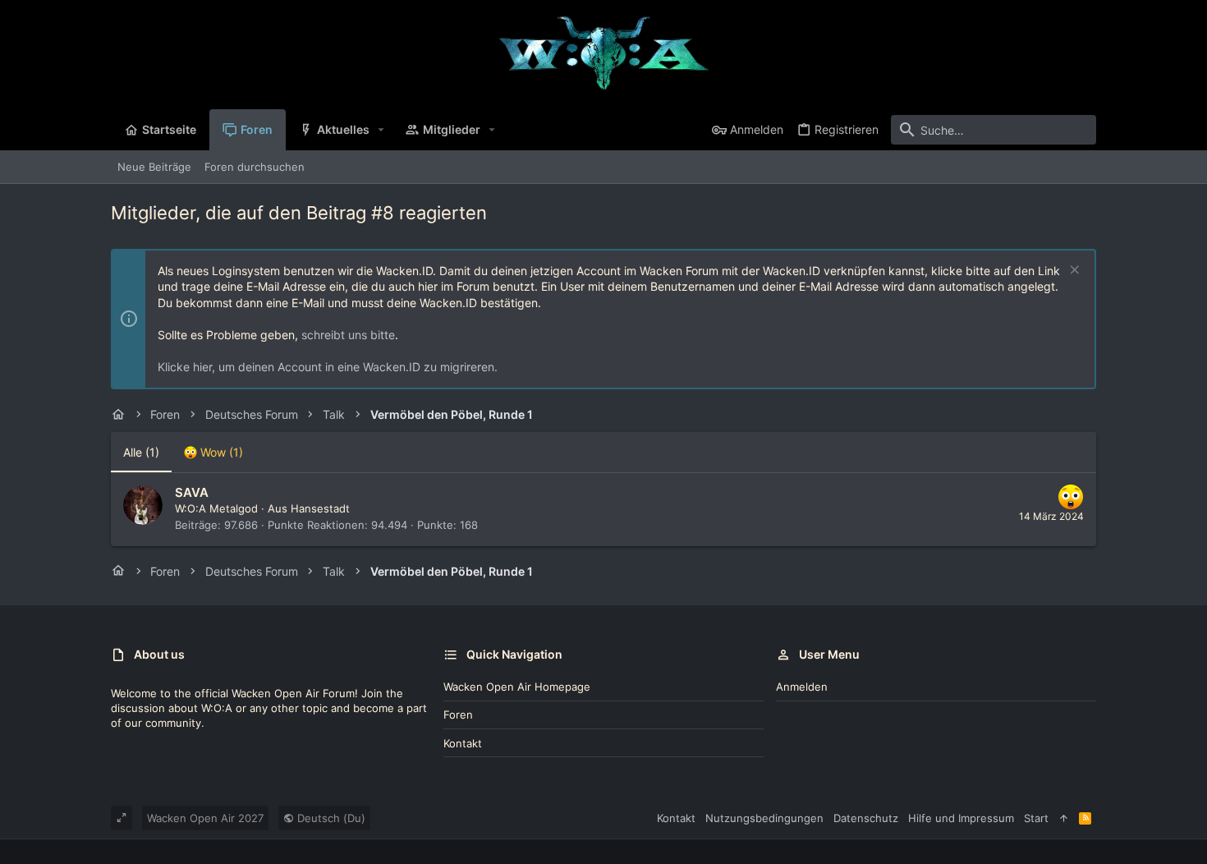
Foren (458, 714)
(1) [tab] (141, 452)
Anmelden (802, 686)
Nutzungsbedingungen (764, 818)
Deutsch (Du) (329, 818)
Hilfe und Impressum (961, 818)
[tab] (213, 452)
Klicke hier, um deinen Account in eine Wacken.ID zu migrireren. (328, 367)
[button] (381, 130)
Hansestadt (320, 508)
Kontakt (462, 743)
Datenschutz (865, 818)
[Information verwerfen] (1072, 271)
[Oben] (1063, 818)
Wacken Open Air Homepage (516, 686)
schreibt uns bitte (348, 335)
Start (1036, 818)
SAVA (192, 492)
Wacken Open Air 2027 (205, 818)
